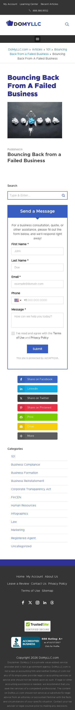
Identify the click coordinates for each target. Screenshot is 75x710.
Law (14, 521)
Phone (15, 293)
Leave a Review (18, 583)
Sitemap (47, 590)
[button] (37, 379)
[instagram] (37, 602)
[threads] (52, 602)
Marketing (18, 530)
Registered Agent (23, 538)
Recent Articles (49, 4)
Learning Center (29, 4)
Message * (18, 309)
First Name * (20, 244)
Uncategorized (21, 546)
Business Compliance (25, 464)
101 (13, 456)
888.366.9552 (40, 11)
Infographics (19, 513)
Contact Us (38, 583)
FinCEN (16, 497)
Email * (16, 276)
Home (20, 576)
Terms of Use (30, 590)
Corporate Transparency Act (31, 489)
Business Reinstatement (27, 481)
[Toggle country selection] (18, 300)
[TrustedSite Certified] (37, 626)
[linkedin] (44, 602)
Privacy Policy (40, 337)
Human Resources (23, 505)
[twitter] (30, 602)
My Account (10, 4)
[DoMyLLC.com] (24, 23)
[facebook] (23, 602)
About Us (51, 576)
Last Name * (19, 260)
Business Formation (24, 472)
